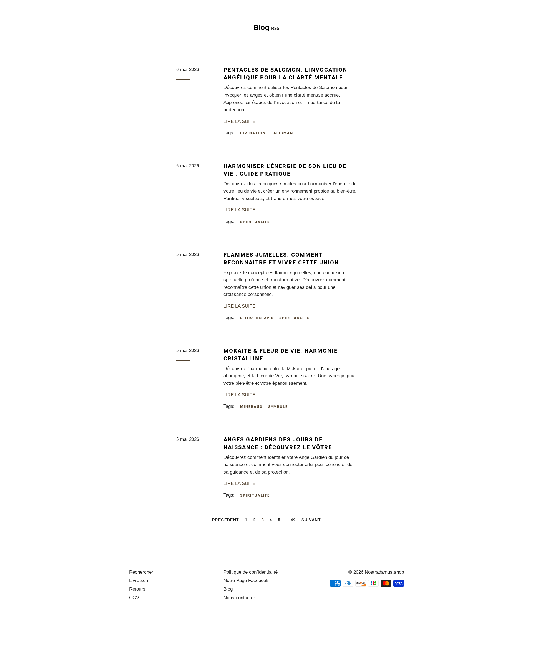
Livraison (138, 580)
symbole (278, 406)
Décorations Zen (374, 23)
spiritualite (255, 222)
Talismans (489, 23)
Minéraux (454, 23)
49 (293, 520)
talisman (282, 133)
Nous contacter (239, 597)
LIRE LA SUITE (239, 121)
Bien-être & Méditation (314, 23)
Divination (418, 23)
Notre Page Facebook (245, 580)
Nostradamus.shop (384, 572)
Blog (228, 589)
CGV (134, 597)
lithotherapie (257, 318)
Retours (137, 589)
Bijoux (267, 23)
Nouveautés (235, 23)
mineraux (251, 406)
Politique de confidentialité (250, 572)
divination (253, 133)
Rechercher (141, 572)
